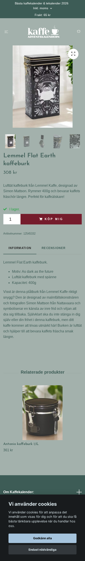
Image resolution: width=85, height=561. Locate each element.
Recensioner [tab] (53, 248)
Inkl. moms (41, 8)
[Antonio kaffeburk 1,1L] (42, 412)
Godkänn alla (42, 538)
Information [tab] (19, 248)
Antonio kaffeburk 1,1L (21, 444)
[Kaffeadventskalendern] (43, 32)
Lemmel (9, 262)
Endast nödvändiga (42, 549)
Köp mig (54, 219)
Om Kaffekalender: (18, 492)
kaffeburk (39, 262)
